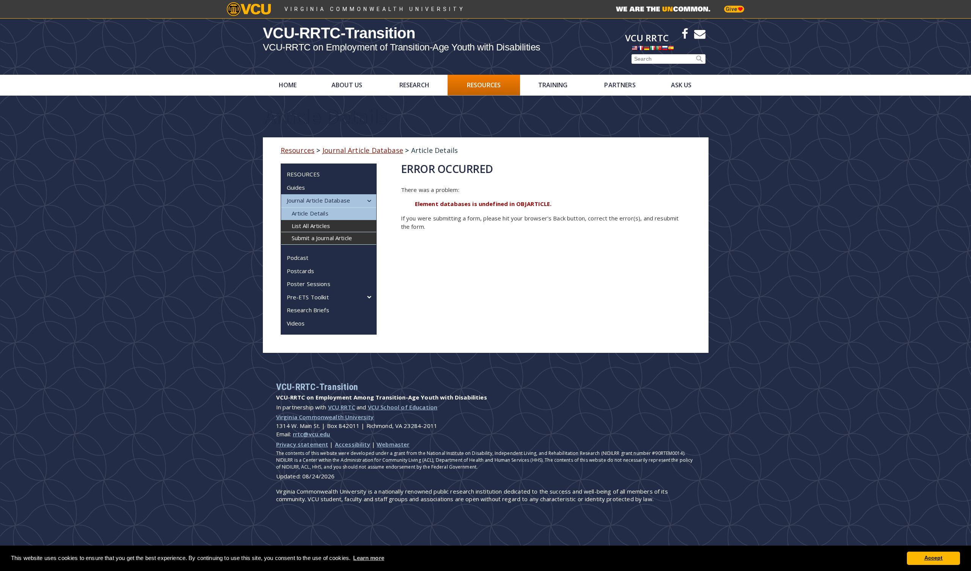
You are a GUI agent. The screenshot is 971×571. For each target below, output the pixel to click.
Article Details (310, 213)
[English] (635, 49)
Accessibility (352, 444)
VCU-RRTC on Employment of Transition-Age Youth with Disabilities (401, 47)
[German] (647, 49)
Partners (619, 85)
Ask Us (681, 85)
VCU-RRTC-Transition (339, 33)
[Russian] (665, 49)
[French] (641, 49)
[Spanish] (671, 49)
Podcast (298, 257)
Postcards (300, 271)
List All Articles (311, 226)
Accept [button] (933, 558)
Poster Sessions (308, 284)
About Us (347, 85)
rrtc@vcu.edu (311, 434)
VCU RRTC (647, 37)
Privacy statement (302, 444)
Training (552, 85)
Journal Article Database (362, 150)
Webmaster (393, 444)
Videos (296, 323)
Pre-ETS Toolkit (308, 297)
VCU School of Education (402, 407)
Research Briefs (308, 310)
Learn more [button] (368, 558)
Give (732, 9)
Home (288, 85)
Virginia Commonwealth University (374, 9)
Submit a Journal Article (322, 238)
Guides (296, 187)
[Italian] (653, 49)
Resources (484, 85)
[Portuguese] (659, 49)
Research (414, 85)
